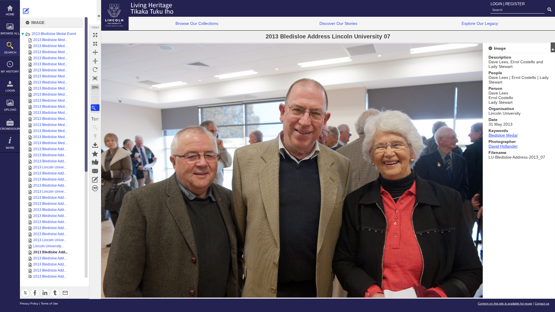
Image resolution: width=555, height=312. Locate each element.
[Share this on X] (25, 289)
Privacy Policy (29, 303)
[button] (95, 107)
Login (10, 90)
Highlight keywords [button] (95, 136)
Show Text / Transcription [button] (95, 119)
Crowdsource (10, 128)
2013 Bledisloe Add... (49, 149)
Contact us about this (95, 171)
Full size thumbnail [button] (95, 35)
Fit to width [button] (95, 52)
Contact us (542, 303)
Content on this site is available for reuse (505, 303)
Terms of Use (49, 303)
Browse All (10, 33)
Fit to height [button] (95, 61)
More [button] (10, 147)
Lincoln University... (48, 246)
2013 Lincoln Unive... (49, 167)
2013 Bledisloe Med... (50, 40)
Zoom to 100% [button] (95, 78)
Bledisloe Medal (503, 135)
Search (10, 52)
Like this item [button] (95, 162)
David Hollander (503, 146)
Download (95, 145)
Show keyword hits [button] (95, 127)
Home (10, 14)
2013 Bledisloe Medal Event (54, 34)
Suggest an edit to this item (26, 11)
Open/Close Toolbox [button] (99, 10)
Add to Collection (95, 153)
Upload (10, 109)
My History (10, 71)
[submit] (549, 10)
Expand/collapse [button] (553, 47)
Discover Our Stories (338, 23)
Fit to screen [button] (95, 43)
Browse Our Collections (196, 23)
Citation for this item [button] (95, 188)
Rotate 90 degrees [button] (95, 69)
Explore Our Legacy (480, 23)
